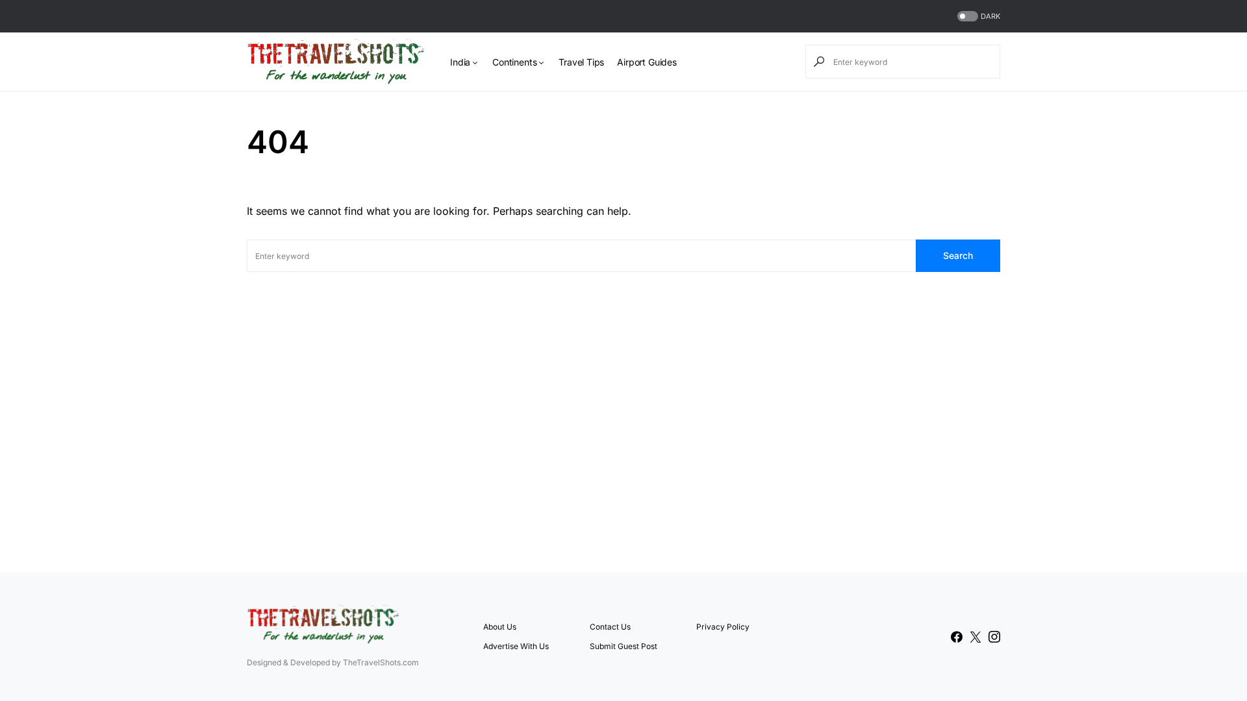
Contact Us (610, 627)
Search (958, 255)
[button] (977, 16)
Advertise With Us (516, 646)
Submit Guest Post (623, 646)
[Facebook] (957, 637)
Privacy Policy (722, 627)
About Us (499, 627)
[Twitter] (975, 637)
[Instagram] (994, 637)
